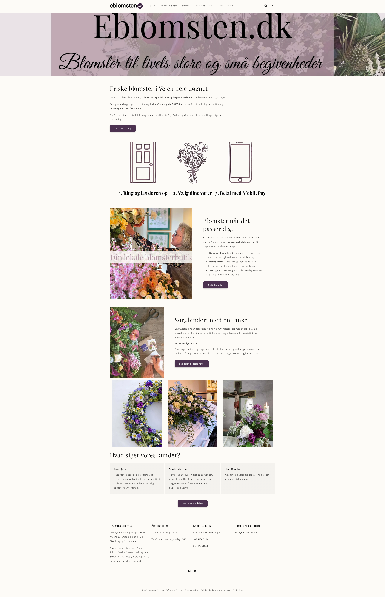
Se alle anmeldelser (192, 503)
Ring (230, 270)
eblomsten (152, 590)
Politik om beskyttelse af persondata (215, 590)
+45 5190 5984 (200, 539)
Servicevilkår (238, 590)
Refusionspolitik (191, 590)
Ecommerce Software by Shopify (169, 590)
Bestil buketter (215, 285)
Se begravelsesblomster (191, 363)
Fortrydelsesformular (246, 532)
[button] (266, 6)
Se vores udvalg (122, 128)
